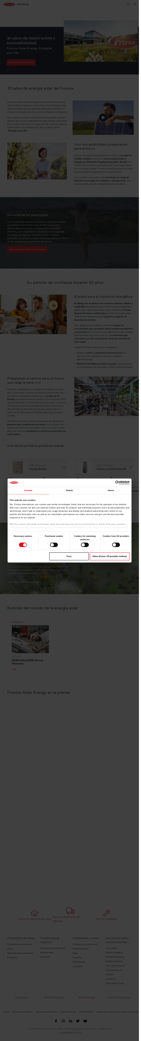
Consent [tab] (28, 490)
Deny (69, 556)
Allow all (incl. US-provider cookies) (109, 556)
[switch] (54, 545)
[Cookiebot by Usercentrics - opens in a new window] (117, 483)
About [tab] (111, 490)
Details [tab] (69, 490)
